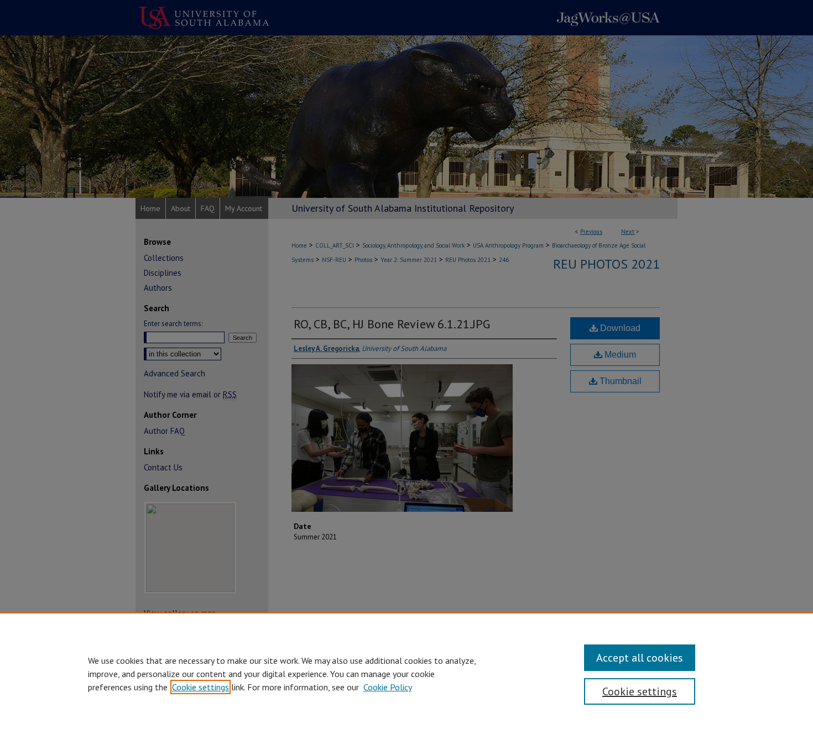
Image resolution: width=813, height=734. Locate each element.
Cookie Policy (387, 687)
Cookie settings (200, 687)
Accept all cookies (639, 658)
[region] (406, 673)
